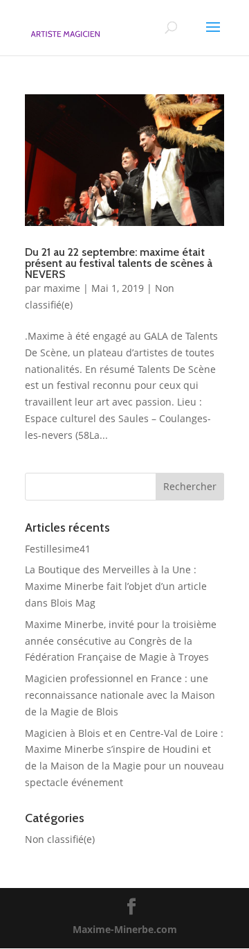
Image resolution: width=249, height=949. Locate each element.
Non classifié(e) (60, 839)
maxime (62, 288)
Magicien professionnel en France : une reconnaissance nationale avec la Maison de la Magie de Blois (120, 695)
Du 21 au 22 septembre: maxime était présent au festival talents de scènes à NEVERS (118, 263)
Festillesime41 (58, 548)
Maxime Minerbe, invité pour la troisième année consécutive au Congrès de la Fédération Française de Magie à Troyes (120, 641)
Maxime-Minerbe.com (125, 929)
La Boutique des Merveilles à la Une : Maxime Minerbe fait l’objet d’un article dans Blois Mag (116, 586)
